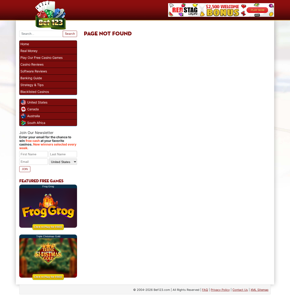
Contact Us (240, 290)
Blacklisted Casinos (34, 92)
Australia (33, 116)
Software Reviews (33, 71)
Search (70, 33)
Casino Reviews (32, 64)
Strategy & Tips (32, 85)
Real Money (29, 51)
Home (24, 44)
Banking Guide (31, 78)
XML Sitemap (259, 290)
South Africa (36, 123)
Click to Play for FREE (48, 227)
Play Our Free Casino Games (41, 57)
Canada (33, 109)
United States (37, 102)
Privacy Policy (220, 290)
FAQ (205, 290)
